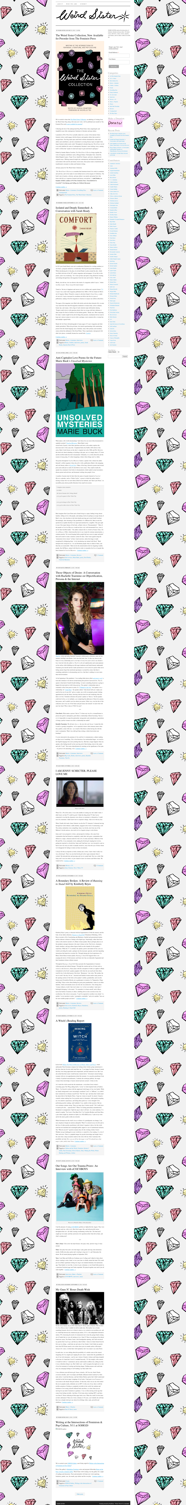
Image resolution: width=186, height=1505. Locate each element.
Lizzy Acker (113, 277)
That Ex (67, 758)
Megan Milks (113, 291)
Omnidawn (85, 1005)
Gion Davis (61, 567)
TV (82, 868)
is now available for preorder (74, 124)
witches (73, 1153)
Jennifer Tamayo (114, 256)
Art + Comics (113, 78)
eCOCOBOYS (75, 1227)
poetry (82, 342)
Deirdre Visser (62, 202)
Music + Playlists (77, 1274)
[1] (102, 289)
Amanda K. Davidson (115, 163)
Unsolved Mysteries (71, 443)
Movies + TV (69, 865)
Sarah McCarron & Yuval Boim (117, 324)
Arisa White (112, 175)
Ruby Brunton (113, 317)
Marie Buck (76, 557)
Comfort (88, 333)
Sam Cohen (61, 766)
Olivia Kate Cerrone (114, 312)
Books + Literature (71, 190)
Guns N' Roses (69, 1409)
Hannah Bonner (113, 249)
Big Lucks (67, 756)
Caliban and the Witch (71, 1148)
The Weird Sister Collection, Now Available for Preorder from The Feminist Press (79, 36)
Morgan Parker (113, 296)
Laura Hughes (113, 268)
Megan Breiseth (113, 289)
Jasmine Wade (113, 254)
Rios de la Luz (113, 314)
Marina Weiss (113, 282)
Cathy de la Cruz (114, 193)
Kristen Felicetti (113, 263)
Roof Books (87, 557)
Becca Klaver (113, 177)
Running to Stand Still (69, 1008)
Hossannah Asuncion (115, 252)
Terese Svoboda (113, 335)
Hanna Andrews (114, 247)
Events (67, 1481)
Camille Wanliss (113, 187)
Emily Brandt (113, 224)
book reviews (68, 557)
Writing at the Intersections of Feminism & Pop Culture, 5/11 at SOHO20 (79, 1423)
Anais (111, 166)
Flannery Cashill (114, 228)
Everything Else (81, 190)
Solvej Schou (113, 331)
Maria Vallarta (113, 280)
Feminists (80, 1148)
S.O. (111, 319)
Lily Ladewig (113, 275)
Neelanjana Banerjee (64, 1284)
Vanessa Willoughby (114, 338)
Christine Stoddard (114, 203)
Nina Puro (112, 307)
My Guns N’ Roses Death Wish (73, 1289)
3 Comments (99, 865)
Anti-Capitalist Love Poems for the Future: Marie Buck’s (79, 359)
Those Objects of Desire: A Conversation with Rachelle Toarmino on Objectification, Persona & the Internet (79, 576)
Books (66, 342)
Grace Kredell (62, 1016)
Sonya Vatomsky (114, 333)
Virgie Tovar (113, 340)
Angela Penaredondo (115, 170)
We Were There (113, 113)
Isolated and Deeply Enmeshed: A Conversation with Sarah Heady (74, 209)
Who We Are (71, 4)
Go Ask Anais (113, 94)
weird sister (61, 30)
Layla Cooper (113, 270)
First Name (112, 59)
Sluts (82, 1150)
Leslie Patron (113, 273)
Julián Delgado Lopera (115, 259)
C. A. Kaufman (113, 180)
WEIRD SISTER (61, 1503)
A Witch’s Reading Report (70, 1020)
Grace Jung (112, 242)
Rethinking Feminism (73, 1469)
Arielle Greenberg (114, 173)
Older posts (80, 1494)
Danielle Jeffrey (113, 210)
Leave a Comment (98, 190)
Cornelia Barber (113, 207)
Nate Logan (112, 300)
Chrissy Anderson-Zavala (116, 196)
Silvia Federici (76, 1150)
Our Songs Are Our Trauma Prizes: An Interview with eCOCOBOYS (77, 1167)
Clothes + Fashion (114, 85)
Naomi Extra (113, 298)
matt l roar (61, 1161)
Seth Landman (113, 326)
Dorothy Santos (113, 214)
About (60, 4)
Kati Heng (112, 261)
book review (68, 1005)
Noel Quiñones (62, 875)
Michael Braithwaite (114, 293)
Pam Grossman (67, 1150)
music (81, 1276)
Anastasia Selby (113, 168)
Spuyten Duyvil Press (69, 345)
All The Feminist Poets (115, 76)
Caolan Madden (113, 189)
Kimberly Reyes (76, 1005)
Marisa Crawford (114, 284)
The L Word (77, 868)
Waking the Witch (89, 1150)
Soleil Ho (112, 328)
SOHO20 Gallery (72, 1463)
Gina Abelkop (113, 235)
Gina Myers (61, 353)
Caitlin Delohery (114, 182)
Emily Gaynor (113, 226)
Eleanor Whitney (114, 217)
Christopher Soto (114, 205)
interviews (77, 342)
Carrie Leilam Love (114, 191)
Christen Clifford (114, 198)
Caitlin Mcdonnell (114, 184)
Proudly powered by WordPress (106, 1503)
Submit (83, 4)
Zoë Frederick (113, 345)
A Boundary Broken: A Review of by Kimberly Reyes (79, 882)
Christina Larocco (114, 200)
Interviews (80, 340)
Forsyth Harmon (114, 231)
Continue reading (61, 187)
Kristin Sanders (113, 266)
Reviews (79, 555)
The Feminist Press (70, 195)
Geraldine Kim (113, 233)
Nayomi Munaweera (114, 303)
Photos (111, 104)
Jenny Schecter (69, 868)
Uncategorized (63, 192)
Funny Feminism (114, 92)
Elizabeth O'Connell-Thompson (117, 219)
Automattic (126, 1503)
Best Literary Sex (114, 80)
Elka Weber (112, 221)
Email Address (114, 52)
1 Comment (100, 555)
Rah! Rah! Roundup (114, 106)
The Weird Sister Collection (78, 119)
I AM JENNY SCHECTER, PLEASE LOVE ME (76, 772)
